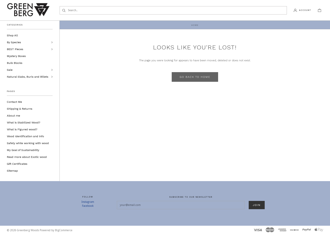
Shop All (12, 35)
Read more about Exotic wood (27, 157)
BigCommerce (63, 230)
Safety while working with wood (28, 143)
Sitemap (12, 170)
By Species (14, 42)
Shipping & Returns (19, 108)
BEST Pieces (15, 49)
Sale (10, 69)
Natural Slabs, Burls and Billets (27, 76)
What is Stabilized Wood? (23, 122)
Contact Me (14, 101)
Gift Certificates (17, 163)
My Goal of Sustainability (23, 150)
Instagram (87, 201)
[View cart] (319, 10)
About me (13, 115)
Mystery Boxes (16, 56)
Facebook (88, 205)
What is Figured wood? (22, 129)
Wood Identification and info (25, 136)
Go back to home (195, 77)
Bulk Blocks (14, 63)
